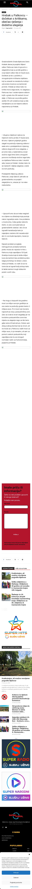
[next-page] (6, 609)
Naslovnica (4, 9)
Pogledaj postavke (16, 882)
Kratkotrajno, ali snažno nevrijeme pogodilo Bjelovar (19, 575)
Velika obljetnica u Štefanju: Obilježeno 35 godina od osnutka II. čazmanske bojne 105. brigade (20, 586)
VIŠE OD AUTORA (21, 568)
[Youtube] (6, 827)
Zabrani (16, 877)
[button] (29, 854)
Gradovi (11, 9)
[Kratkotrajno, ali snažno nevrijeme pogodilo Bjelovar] (5, 576)
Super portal (9, 28)
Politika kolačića (14, 886)
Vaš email (7, 503)
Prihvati (16, 872)
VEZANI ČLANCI (8, 568)
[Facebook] (3, 827)
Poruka (6, 512)
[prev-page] (3, 609)
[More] (22, 32)
